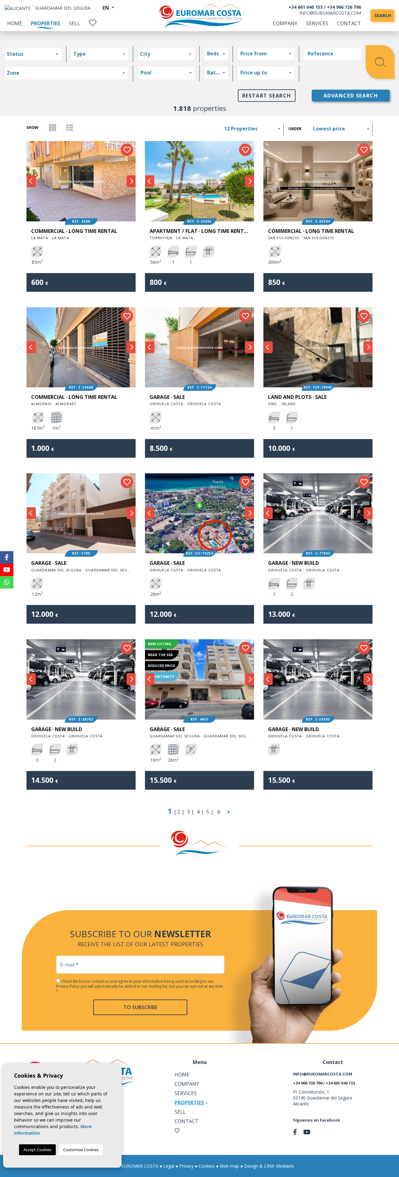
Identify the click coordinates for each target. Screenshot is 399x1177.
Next (131, 181)
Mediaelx (285, 1166)
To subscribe (140, 1007)
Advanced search (351, 95)
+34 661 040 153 (306, 7)
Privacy (186, 1166)
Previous (31, 181)
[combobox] (33, 54)
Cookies (207, 1166)
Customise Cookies (81, 1149)
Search (382, 15)
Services (317, 23)
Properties (45, 23)
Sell (74, 23)
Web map (229, 1166)
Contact (349, 23)
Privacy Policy (68, 986)
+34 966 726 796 (344, 7)
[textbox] (34, 54)
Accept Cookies (37, 1149)
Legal (168, 1166)
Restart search (266, 95)
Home (14, 23)
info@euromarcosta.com (330, 13)
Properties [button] (189, 1102)
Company (285, 23)
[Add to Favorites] (127, 150)
